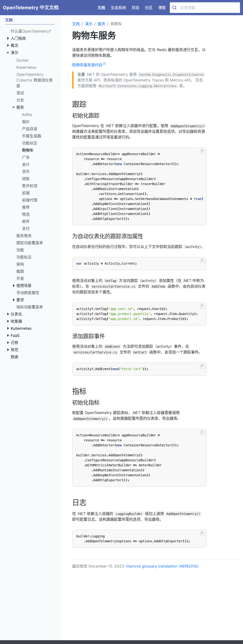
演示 (89, 23)
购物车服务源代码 (87, 64)
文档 (76, 23)
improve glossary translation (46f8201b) (162, 566)
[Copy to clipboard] (201, 150)
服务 (101, 23)
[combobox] (205, 7)
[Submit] (175, 7)
